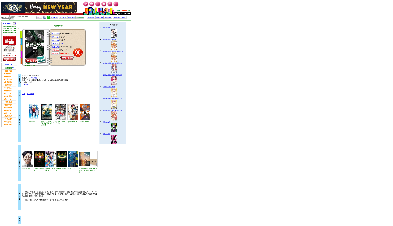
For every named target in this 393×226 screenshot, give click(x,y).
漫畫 (23, 94)
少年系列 (33, 78)
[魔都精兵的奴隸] (50, 159)
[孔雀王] (39, 159)
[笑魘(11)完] (27, 159)
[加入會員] (98, 6)
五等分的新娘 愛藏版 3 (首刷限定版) (112, 75)
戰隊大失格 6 (106, 134)
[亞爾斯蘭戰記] (73, 112)
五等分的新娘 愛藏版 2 (109, 87)
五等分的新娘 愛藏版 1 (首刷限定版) (112, 110)
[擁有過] (88, 159)
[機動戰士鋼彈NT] (61, 112)
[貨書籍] (80, 18)
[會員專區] (71, 18)
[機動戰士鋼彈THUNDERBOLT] (47, 112)
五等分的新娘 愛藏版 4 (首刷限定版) (112, 63)
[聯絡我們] (117, 18)
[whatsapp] (48, 18)
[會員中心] (104, 6)
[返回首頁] (123, 18)
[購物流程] (91, 18)
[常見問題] (110, 6)
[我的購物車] (92, 6)
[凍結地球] (35, 112)
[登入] (39, 18)
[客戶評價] (44, 18)
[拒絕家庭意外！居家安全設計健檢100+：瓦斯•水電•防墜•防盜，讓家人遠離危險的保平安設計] (9, 44)
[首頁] (116, 6)
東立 (62, 43)
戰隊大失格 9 (106, 27)
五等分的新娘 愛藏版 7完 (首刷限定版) (113, 51)
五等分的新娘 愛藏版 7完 (109, 39)
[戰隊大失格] (85, 112)
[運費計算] (99, 18)
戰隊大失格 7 (106, 122)
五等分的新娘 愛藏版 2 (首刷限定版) (112, 98)
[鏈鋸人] (73, 159)
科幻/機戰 (30, 94)
